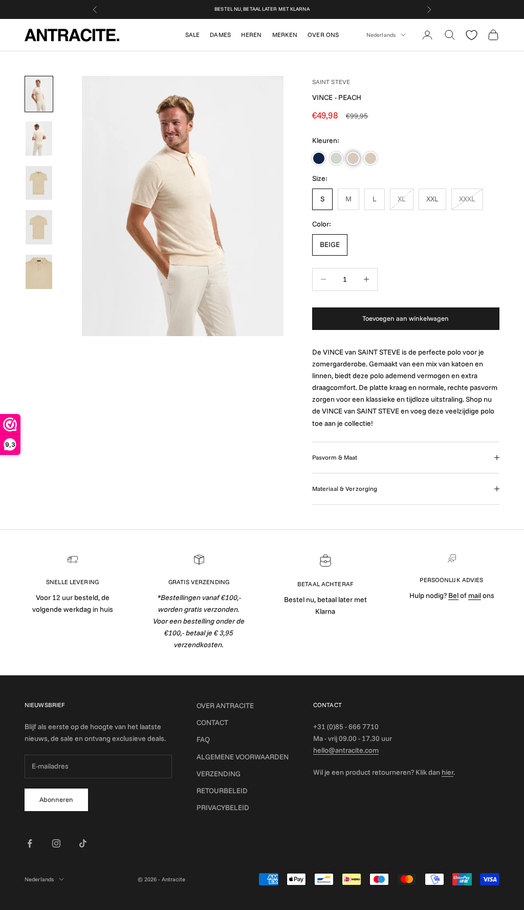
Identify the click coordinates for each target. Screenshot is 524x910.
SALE (192, 34)
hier (447, 772)
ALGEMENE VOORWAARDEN (242, 756)
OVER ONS (323, 34)
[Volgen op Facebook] (30, 843)
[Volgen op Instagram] (56, 843)
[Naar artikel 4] (39, 227)
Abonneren (56, 799)
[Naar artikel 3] (39, 183)
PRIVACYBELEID (222, 807)
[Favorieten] (471, 35)
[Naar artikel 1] (39, 94)
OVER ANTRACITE (225, 705)
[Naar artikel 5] (39, 272)
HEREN (251, 34)
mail (474, 595)
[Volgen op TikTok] (83, 843)
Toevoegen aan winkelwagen (405, 318)
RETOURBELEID (222, 790)
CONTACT (212, 722)
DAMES (220, 34)
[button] (318, 158)
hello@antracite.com (346, 750)
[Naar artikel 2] (39, 138)
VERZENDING (218, 773)
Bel (453, 595)
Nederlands (381, 34)
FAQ (203, 739)
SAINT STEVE (331, 82)
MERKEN (285, 34)
